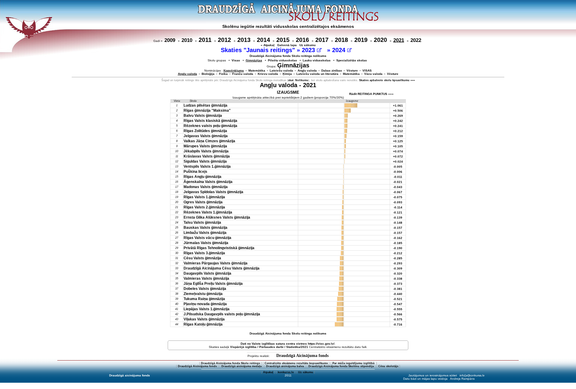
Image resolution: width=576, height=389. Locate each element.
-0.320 (397, 273)
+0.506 (398, 110)
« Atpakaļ (267, 45)
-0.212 (397, 253)
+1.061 (398, 105)
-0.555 (397, 309)
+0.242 (398, 120)
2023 (309, 50)
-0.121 (397, 212)
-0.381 (397, 288)
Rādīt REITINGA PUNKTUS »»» (371, 94)
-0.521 (397, 299)
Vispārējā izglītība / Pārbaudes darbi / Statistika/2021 (269, 347)
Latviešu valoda (281, 70)
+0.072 (398, 156)
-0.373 (397, 283)
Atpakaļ (268, 372)
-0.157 (397, 227)
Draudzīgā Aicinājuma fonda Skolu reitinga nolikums (288, 55)
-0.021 (397, 182)
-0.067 (397, 192)
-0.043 (397, 187)
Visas (236, 60)
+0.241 (398, 126)
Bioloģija (208, 73)
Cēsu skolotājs (388, 366)
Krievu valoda (268, 73)
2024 (339, 50)
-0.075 (397, 197)
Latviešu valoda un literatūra (317, 73)
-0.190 (397, 248)
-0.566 (397, 314)
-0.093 (397, 202)
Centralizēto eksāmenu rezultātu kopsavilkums (296, 363)
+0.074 (398, 151)
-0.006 (397, 171)
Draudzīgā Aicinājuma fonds (302, 355)
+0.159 (398, 136)
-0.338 (397, 278)
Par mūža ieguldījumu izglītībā (353, 363)
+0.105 (398, 146)
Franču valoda (242, 73)
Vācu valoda (373, 73)
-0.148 (397, 222)
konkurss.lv (286, 372)
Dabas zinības (331, 70)
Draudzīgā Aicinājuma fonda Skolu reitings (230, 363)
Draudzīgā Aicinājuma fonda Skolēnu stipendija (341, 366)
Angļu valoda (307, 70)
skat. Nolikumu (298, 80)
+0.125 (398, 141)
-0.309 (397, 268)
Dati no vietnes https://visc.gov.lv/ (287, 343)
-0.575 (397, 319)
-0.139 (397, 217)
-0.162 (397, 238)
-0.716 (397, 324)
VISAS (367, 70)
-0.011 (398, 176)
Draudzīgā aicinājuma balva (285, 366)
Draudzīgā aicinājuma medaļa (241, 366)
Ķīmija (287, 73)
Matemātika (256, 70)
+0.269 (398, 115)
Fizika (223, 73)
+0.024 (398, 161)
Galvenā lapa (287, 45)
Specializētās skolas (351, 60)
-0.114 (398, 207)
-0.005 (397, 166)
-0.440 (397, 294)
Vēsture (352, 70)
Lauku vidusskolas (317, 60)
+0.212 (398, 131)
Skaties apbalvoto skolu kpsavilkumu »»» (387, 80)
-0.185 (397, 243)
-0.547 (397, 304)
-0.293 (397, 263)
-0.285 (397, 258)
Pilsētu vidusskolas (282, 60)
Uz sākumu (307, 45)
